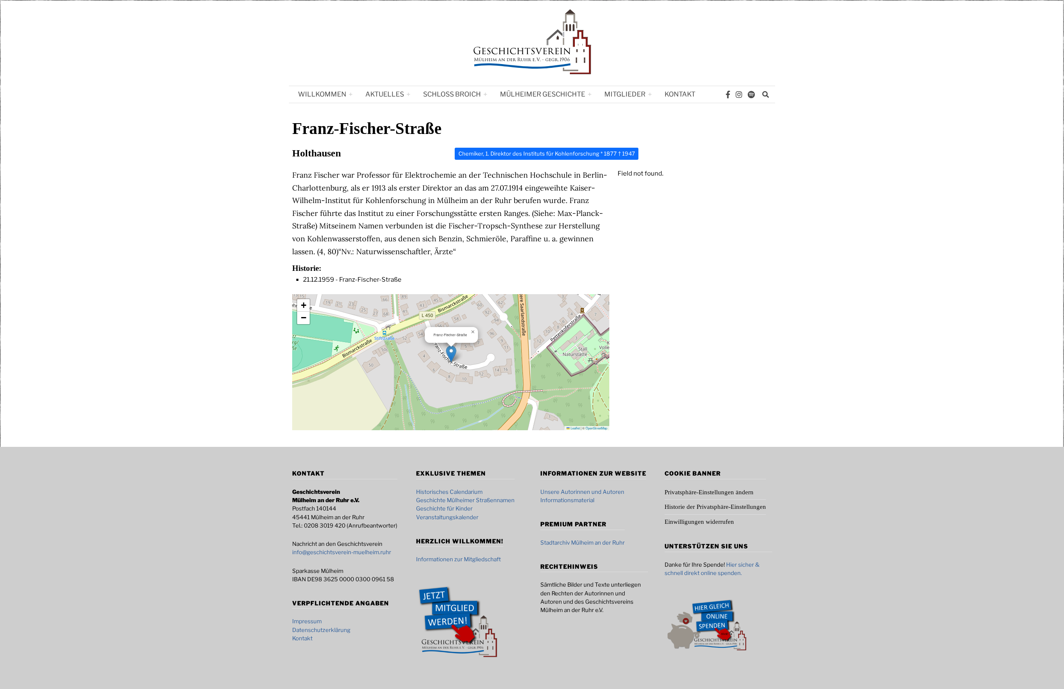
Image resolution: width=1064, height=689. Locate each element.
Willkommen (322, 94)
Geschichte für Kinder (444, 508)
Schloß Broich (452, 94)
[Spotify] (751, 94)
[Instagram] (739, 94)
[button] (451, 353)
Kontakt (680, 94)
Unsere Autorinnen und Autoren (582, 491)
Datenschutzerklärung (321, 630)
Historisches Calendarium (449, 491)
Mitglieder (624, 94)
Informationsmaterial (567, 500)
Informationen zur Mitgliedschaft (458, 559)
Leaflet (575, 428)
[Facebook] (728, 94)
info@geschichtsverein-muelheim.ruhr (341, 552)
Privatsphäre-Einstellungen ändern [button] (709, 492)
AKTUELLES (384, 94)
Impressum (307, 621)
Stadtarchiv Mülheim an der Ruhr (582, 542)
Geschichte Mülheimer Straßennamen (465, 500)
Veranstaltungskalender (447, 517)
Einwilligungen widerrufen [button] (699, 521)
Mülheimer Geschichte (542, 94)
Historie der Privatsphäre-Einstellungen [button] (715, 506)
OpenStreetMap (596, 428)
